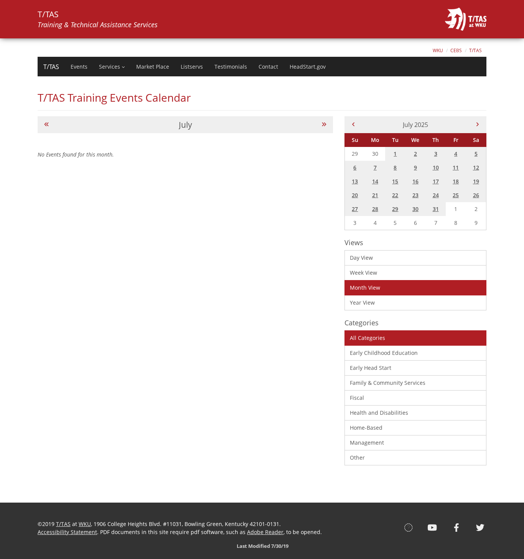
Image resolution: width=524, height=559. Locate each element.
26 (476, 195)
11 (456, 167)
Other (357, 457)
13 (355, 181)
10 (436, 167)
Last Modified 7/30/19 (262, 546)
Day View (361, 257)
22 (395, 195)
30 (415, 209)
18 (456, 181)
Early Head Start (370, 367)
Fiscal (357, 397)
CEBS (456, 50)
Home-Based (366, 427)
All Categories (367, 337)
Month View (365, 287)
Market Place (152, 66)
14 (375, 181)
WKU (438, 50)
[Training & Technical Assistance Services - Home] (465, 19)
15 (395, 181)
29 (395, 209)
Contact (268, 66)
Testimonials (230, 66)
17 (436, 181)
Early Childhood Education (384, 352)
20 (355, 195)
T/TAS (475, 50)
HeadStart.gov (308, 66)
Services (109, 66)
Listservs (192, 66)
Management (367, 442)
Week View (363, 272)
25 (456, 195)
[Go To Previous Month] (46, 124)
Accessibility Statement (67, 532)
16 (415, 181)
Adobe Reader (265, 532)
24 (436, 195)
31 (436, 209)
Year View (362, 302)
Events (79, 66)
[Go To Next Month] (324, 124)
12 (476, 167)
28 (375, 209)
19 (476, 181)
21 (375, 195)
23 (415, 195)
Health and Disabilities (379, 412)
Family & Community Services (387, 382)
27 (355, 209)
